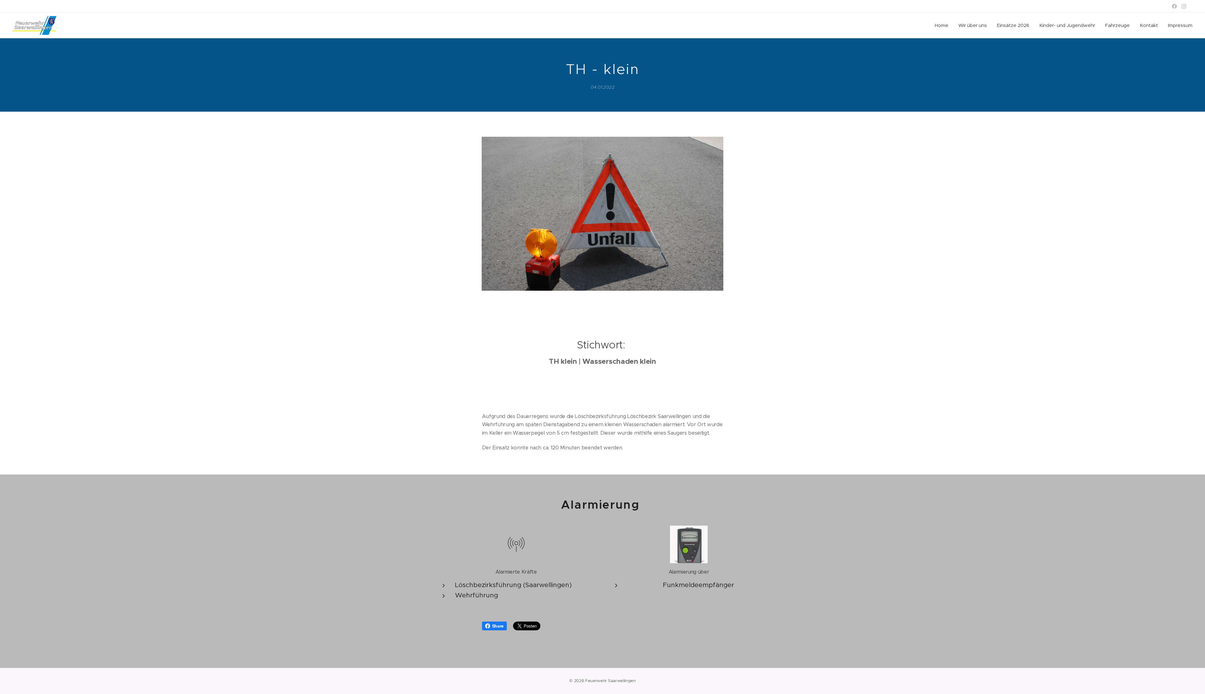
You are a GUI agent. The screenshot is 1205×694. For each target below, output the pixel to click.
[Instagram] (1184, 6)
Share (498, 625)
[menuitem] (943, 25)
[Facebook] (1174, 6)
